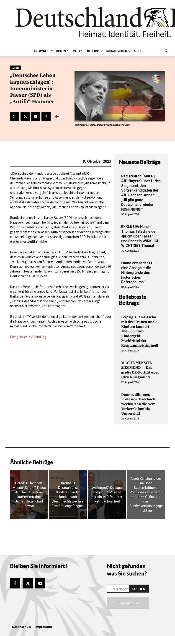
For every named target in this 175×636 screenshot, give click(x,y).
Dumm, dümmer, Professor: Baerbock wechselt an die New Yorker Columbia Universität (138, 404)
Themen (61, 51)
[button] (166, 50)
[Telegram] (35, 116)
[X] (25, 116)
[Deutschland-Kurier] (87, 22)
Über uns (93, 51)
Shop (137, 51)
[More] (57, 116)
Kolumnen (41, 51)
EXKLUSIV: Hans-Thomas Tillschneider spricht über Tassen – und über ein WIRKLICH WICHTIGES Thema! (140, 236)
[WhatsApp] (14, 116)
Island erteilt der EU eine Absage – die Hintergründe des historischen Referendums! (137, 272)
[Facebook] (46, 116)
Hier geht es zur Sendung (28, 337)
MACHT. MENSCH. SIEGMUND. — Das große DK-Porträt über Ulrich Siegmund (140, 370)
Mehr (76, 51)
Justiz (15, 67)
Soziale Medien (116, 51)
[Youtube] (40, 583)
